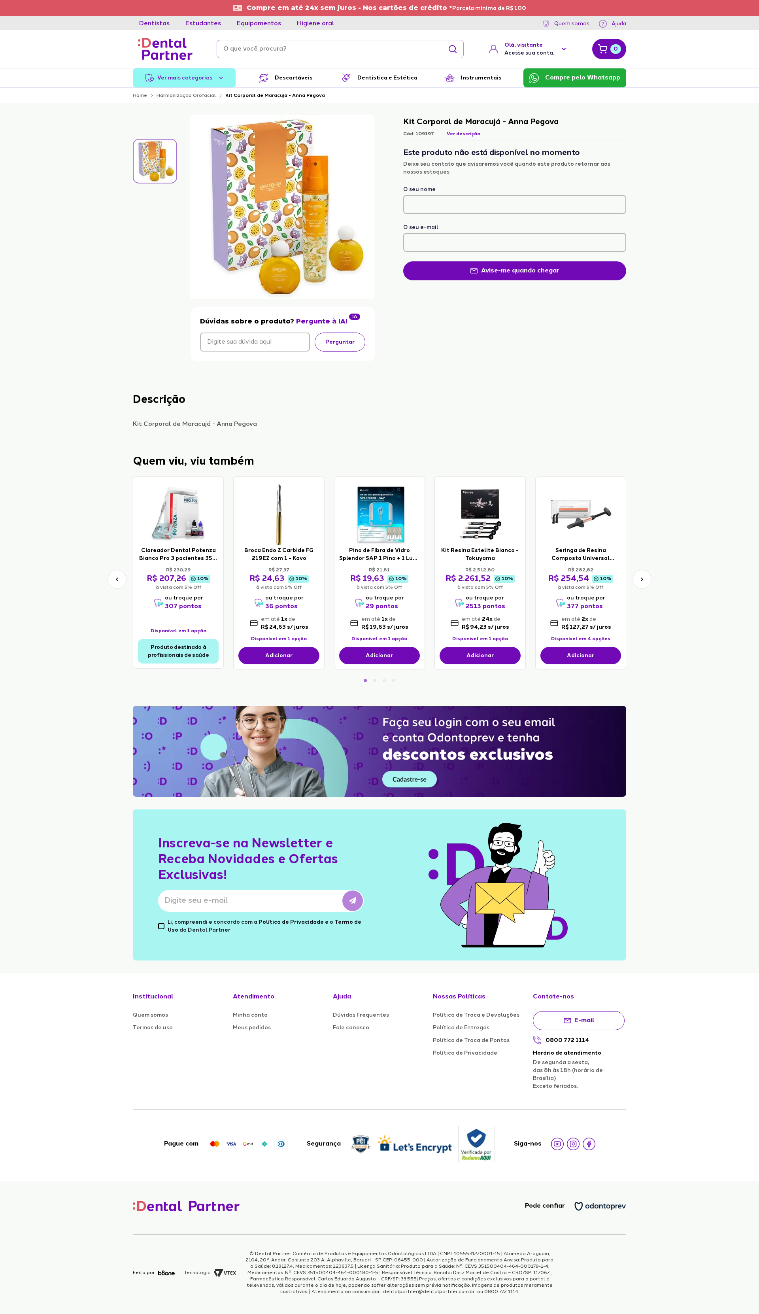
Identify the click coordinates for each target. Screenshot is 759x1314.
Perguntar (340, 342)
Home (140, 95)
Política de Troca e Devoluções (476, 1015)
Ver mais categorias (184, 78)
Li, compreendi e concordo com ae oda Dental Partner (264, 926)
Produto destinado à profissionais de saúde (178, 651)
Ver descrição (463, 134)
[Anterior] (117, 579)
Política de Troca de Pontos (471, 1040)
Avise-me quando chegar (520, 271)
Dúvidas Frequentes (361, 1015)
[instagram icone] (573, 1144)
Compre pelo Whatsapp (582, 78)
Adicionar (279, 655)
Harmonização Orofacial (186, 95)
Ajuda (619, 23)
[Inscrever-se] (352, 900)
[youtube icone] (557, 1144)
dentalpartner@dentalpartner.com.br (429, 1291)
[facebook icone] (589, 1144)
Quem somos (571, 23)
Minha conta (250, 1015)
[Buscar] (452, 49)
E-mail (584, 1020)
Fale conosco (351, 1027)
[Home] (165, 49)
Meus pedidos (252, 1027)
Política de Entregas (461, 1027)
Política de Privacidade (291, 922)
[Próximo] (642, 579)
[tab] (154, 23)
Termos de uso (153, 1027)
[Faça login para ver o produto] (178, 514)
